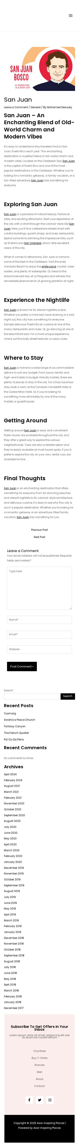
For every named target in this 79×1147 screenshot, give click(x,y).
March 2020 (12, 850)
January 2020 (13, 862)
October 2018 (12, 949)
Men (39, 1072)
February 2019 (13, 926)
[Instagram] (50, 1100)
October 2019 (12, 879)
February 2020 (13, 856)
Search (8, 690)
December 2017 (13, 1008)
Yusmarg (10, 713)
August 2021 (12, 786)
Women (39, 1065)
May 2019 (10, 908)
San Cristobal (32, 243)
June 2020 (11, 833)
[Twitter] (39, 1100)
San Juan (69, 161)
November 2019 (14, 873)
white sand (48, 266)
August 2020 (12, 821)
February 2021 (13, 798)
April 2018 (10, 984)
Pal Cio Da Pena (14, 739)
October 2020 (12, 809)
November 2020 (14, 803)
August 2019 (12, 891)
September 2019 (14, 885)
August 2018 (12, 961)
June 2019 (10, 903)
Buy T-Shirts (40, 1058)
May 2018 (10, 979)
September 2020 (14, 815)
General (36, 107)
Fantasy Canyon (14, 726)
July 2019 (10, 897)
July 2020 (10, 827)
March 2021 (11, 792)
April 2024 (10, 774)
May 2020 (10, 838)
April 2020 (10, 844)
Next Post (39, 537)
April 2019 (10, 914)
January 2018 (12, 1002)
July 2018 (10, 967)
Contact (39, 1086)
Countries (39, 1051)
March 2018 (11, 990)
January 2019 (12, 932)
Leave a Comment (16, 107)
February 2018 (13, 996)
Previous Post (39, 530)
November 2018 (14, 943)
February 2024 (13, 780)
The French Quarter (16, 733)
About (39, 1079)
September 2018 (14, 955)
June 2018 (10, 973)
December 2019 (14, 868)
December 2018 (14, 938)
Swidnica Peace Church (19, 720)
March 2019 (11, 920)
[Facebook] (29, 1100)
